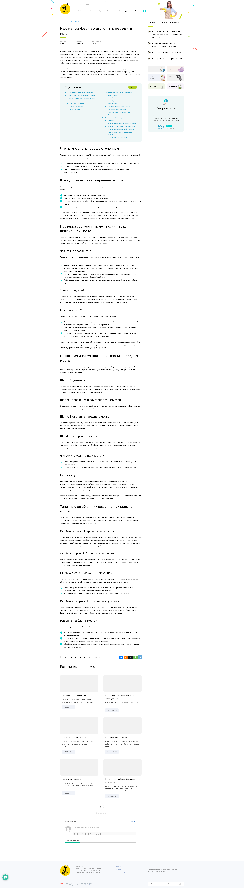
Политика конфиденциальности (125, 872)
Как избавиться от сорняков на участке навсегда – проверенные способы (167, 34)
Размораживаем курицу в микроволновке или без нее (164, 44)
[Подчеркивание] (80, 834)
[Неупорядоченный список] (88, 834)
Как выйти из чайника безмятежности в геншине (122, 780)
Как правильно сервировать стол (167, 58)
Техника (172, 77)
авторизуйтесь (131, 821)
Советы (137, 11)
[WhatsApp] (135, 657)
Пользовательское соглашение (125, 875)
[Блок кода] (93, 834)
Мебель (93, 11)
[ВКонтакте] (121, 657)
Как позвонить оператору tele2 (76, 737)
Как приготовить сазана (116, 737)
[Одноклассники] (126, 657)
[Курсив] (77, 834)
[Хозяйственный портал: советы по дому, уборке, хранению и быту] (65, 8)
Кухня (101, 11)
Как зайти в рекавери (71, 779)
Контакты (119, 869)
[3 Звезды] (96, 657)
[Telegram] (140, 657)
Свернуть (132, 87)
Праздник (111, 11)
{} (98, 834)
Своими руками (125, 11)
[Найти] (120, 5)
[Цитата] (91, 834)
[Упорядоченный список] (85, 834)
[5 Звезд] (99, 657)
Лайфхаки (82, 11)
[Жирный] (75, 834)
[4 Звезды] (97, 657)
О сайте (118, 866)
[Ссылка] (96, 834)
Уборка (153, 86)
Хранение (173, 86)
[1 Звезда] (93, 657)
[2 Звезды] (95, 657)
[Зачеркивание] (83, 834)
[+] (101, 834)
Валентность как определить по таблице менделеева (119, 697)
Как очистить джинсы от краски (166, 52)
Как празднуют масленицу (74, 695)
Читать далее (68, 707)
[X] (130, 657)
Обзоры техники (166, 108)
